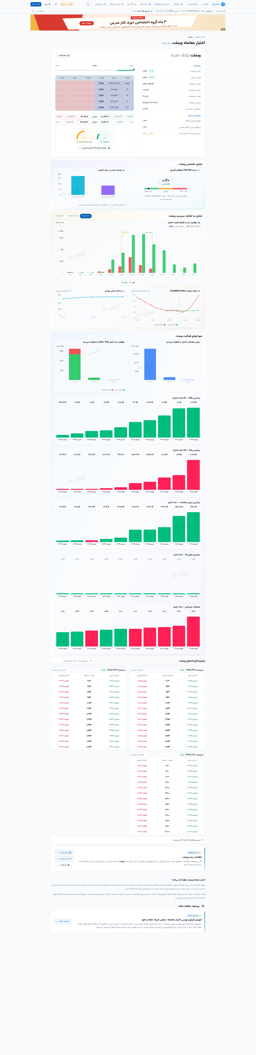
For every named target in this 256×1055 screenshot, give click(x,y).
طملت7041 (63, 708)
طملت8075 (142, 804)
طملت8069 (142, 771)
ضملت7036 (114, 681)
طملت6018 (121, 491)
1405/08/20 (59, 216)
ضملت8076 (192, 809)
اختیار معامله (200, 37)
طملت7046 (64, 736)
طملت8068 (142, 765)
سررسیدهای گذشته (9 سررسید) (187, 840)
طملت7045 (179, 648)
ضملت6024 (149, 439)
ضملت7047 (114, 741)
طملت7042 (64, 714)
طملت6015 (106, 491)
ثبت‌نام (34, 4)
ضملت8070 (192, 776)
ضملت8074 (192, 798)
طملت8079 (142, 826)
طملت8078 (142, 820)
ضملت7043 (62, 544)
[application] (90, 187)
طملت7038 (64, 692)
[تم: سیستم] (55, 4)
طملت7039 (64, 697)
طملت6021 (193, 491)
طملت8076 (142, 809)
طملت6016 (77, 491)
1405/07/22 (72, 216)
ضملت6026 (77, 439)
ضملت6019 (121, 439)
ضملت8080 (77, 648)
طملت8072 (135, 648)
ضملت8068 (192, 765)
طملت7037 (64, 686)
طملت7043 (64, 719)
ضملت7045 (114, 730)
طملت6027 (142, 747)
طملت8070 (142, 776)
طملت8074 (142, 798)
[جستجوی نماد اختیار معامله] (87, 4)
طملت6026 (142, 741)
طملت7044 (91, 491)
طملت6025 (193, 648)
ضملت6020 (135, 439)
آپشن (205, 4)
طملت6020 (164, 491)
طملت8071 (142, 782)
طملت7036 (64, 681)
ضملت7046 (114, 736)
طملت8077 (142, 815)
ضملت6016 (150, 596)
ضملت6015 (179, 596)
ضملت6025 (91, 439)
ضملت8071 (192, 782)
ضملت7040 (114, 703)
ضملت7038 (114, 692)
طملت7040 (64, 703)
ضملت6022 (193, 439)
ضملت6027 (106, 439)
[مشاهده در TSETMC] (169, 55)
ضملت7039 (114, 697)
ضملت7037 (114, 686)
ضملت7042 (62, 439)
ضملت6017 (135, 596)
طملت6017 (63, 491)
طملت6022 (179, 491)
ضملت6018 (91, 596)
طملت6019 (135, 491)
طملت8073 (142, 793)
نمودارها (62, 55)
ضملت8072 (192, 787)
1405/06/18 (86, 216)
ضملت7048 (114, 747)
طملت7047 (64, 741)
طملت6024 (150, 648)
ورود (45, 4)
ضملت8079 (192, 826)
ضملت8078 (120, 648)
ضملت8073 (192, 793)
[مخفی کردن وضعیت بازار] (33, 11)
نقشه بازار (193, 4)
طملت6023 (150, 491)
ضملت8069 (192, 771)
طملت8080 (142, 831)
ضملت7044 (106, 544)
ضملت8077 (106, 648)
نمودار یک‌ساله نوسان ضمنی (94, 148)
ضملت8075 (192, 804)
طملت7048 (64, 747)
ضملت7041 (114, 708)
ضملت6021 (179, 439)
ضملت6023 (164, 439)
